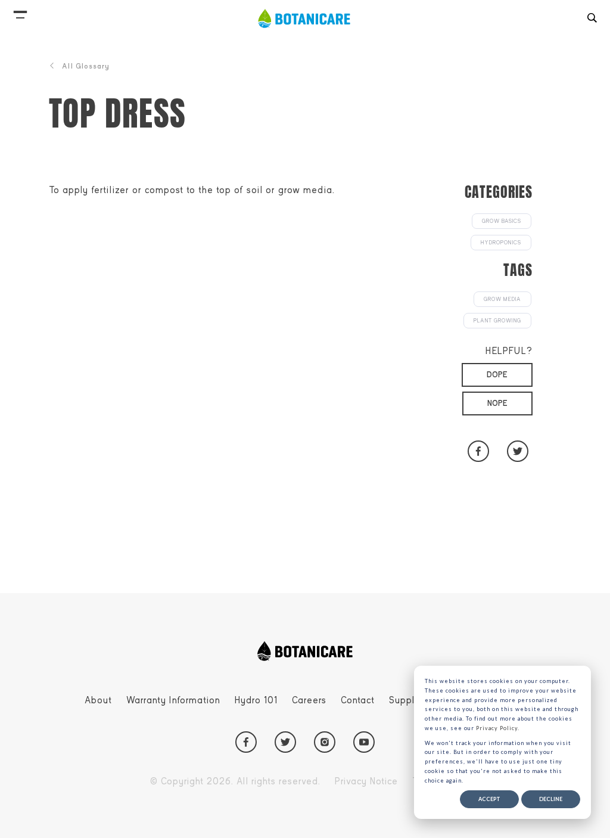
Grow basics (501, 221)
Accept (489, 799)
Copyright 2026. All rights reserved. (235, 781)
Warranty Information (173, 700)
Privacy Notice (366, 781)
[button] (20, 12)
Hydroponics (501, 243)
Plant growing (497, 321)
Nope (497, 403)
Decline (550, 799)
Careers (309, 700)
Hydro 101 (256, 700)
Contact (358, 700)
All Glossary (86, 66)
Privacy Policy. (497, 728)
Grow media (502, 299)
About (98, 700)
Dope (497, 374)
